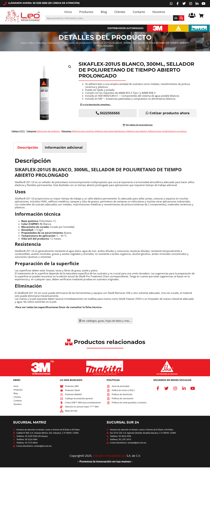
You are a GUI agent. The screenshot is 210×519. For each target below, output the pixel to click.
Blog (104, 12)
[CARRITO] (201, 16)
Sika (31, 42)
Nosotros (158, 12)
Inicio (68, 12)
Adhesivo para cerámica (83, 131)
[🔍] (44, 94)
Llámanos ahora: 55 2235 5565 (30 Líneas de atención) (44, 2)
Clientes (119, 12)
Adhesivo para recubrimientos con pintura (167, 131)
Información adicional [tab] (64, 147)
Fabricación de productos (76, 42)
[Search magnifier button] (181, 18)
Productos (86, 12)
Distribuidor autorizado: (125, 28)
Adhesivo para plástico (136, 131)
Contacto (139, 12)
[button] (70, 67)
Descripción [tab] (27, 147)
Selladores (54, 42)
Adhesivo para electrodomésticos (110, 131)
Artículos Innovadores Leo (109, 456)
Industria (41, 42)
